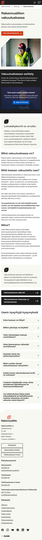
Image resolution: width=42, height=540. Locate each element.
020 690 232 (5, 478)
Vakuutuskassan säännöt (14, 293)
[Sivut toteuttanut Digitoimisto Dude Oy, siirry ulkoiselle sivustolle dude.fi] (5, 536)
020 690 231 (5, 468)
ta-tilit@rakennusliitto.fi (9, 495)
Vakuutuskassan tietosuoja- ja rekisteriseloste (16, 301)
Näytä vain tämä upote (22, 102)
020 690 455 (5, 485)
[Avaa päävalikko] (39, 2)
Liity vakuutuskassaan (11, 33)
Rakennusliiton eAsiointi (12, 450)
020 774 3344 (5, 492)
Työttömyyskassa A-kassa (12, 455)
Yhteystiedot (12, 445)
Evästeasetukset (6, 523)
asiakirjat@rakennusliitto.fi (10, 470)
